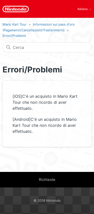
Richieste (47, 179)
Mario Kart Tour (15, 24)
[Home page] (16, 9)
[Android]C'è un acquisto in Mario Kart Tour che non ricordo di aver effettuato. (45, 125)
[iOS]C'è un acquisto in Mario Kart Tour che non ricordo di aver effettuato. (45, 102)
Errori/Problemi (14, 36)
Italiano (82, 9)
